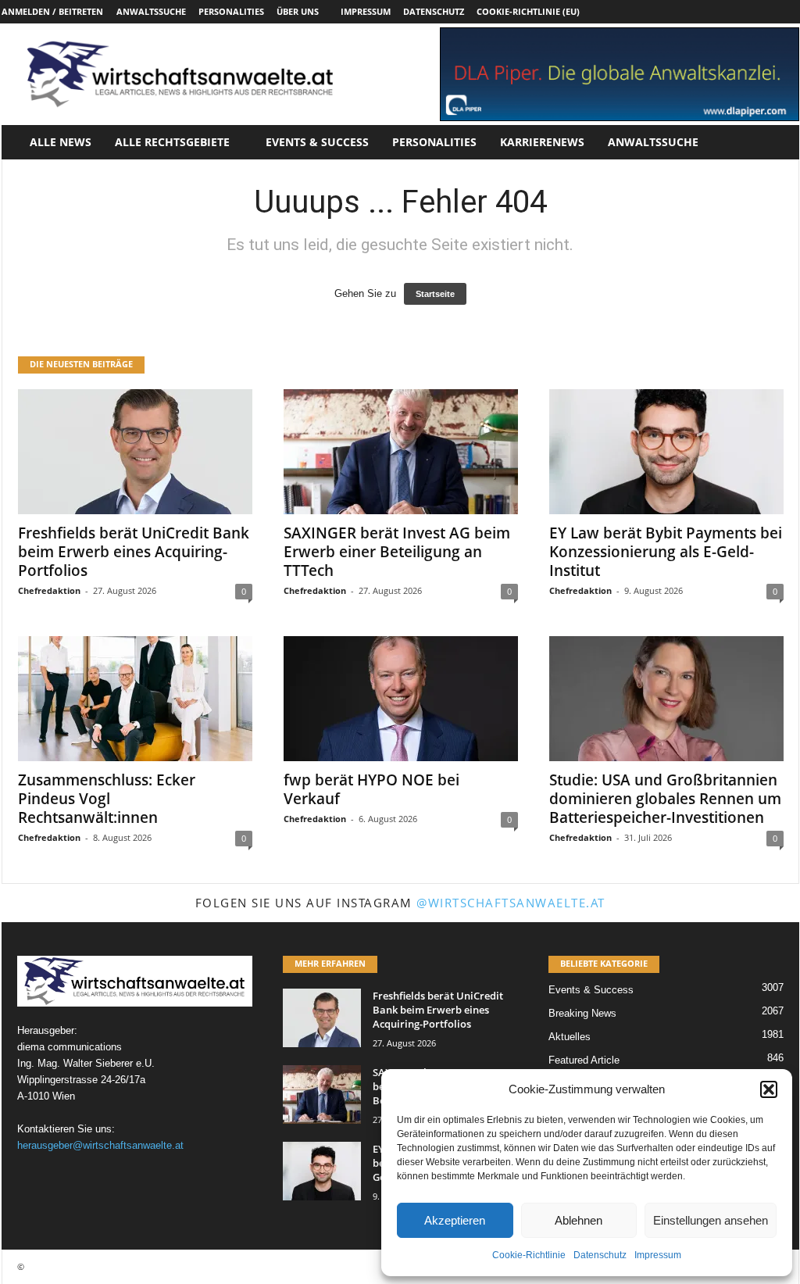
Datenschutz (600, 1255)
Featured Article (584, 1060)
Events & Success (317, 141)
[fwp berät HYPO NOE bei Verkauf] (401, 698)
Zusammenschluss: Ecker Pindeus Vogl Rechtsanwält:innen (106, 799)
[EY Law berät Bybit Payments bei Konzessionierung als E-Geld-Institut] (666, 451)
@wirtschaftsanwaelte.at (510, 902)
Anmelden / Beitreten (52, 11)
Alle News (60, 141)
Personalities (231, 11)
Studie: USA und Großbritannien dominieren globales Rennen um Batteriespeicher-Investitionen (665, 799)
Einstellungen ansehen (710, 1220)
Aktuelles (569, 1037)
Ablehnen (578, 1220)
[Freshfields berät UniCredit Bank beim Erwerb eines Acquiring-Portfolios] (135, 451)
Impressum (657, 1255)
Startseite (435, 294)
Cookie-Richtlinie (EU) (528, 11)
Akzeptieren (454, 1220)
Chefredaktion (49, 590)
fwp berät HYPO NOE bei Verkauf (371, 789)
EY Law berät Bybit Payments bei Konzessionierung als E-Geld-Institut (665, 552)
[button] (769, 1089)
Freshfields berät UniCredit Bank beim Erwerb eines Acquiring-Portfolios (133, 552)
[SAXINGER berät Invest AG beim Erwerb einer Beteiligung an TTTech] (401, 451)
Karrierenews (542, 141)
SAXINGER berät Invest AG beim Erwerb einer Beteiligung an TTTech (397, 552)
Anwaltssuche (151, 11)
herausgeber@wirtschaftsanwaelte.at (100, 1145)
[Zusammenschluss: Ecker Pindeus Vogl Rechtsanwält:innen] (135, 698)
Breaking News (582, 1013)
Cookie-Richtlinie (529, 1255)
